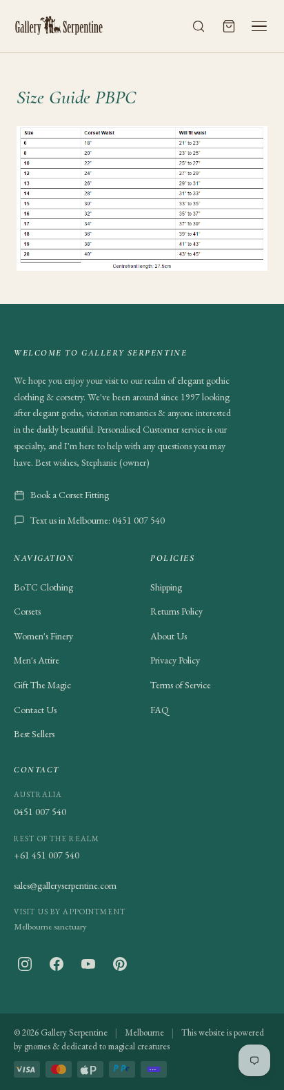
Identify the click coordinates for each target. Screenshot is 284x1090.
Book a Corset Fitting (69, 495)
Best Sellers (34, 734)
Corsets (27, 611)
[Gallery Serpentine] (59, 26)
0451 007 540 (40, 811)
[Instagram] (25, 964)
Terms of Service (180, 685)
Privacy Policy (175, 660)
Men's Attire (36, 660)
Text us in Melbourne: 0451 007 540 (97, 520)
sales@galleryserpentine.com (65, 885)
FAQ (159, 709)
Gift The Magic (42, 685)
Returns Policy (176, 611)
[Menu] (259, 26)
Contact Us (35, 709)
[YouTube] (88, 964)
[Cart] (229, 26)
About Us (168, 636)
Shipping (166, 587)
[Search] (198, 26)
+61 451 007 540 (46, 855)
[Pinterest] (120, 964)
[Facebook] (56, 964)
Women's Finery (43, 636)
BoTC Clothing (43, 587)
